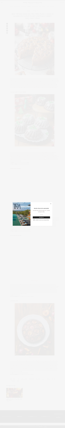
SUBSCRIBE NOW (41, 217)
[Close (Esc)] (51, 204)
